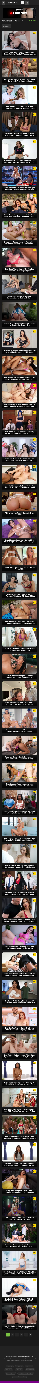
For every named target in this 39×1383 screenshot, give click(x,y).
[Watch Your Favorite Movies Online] (13, 2)
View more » (33, 20)
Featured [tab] (6, 26)
